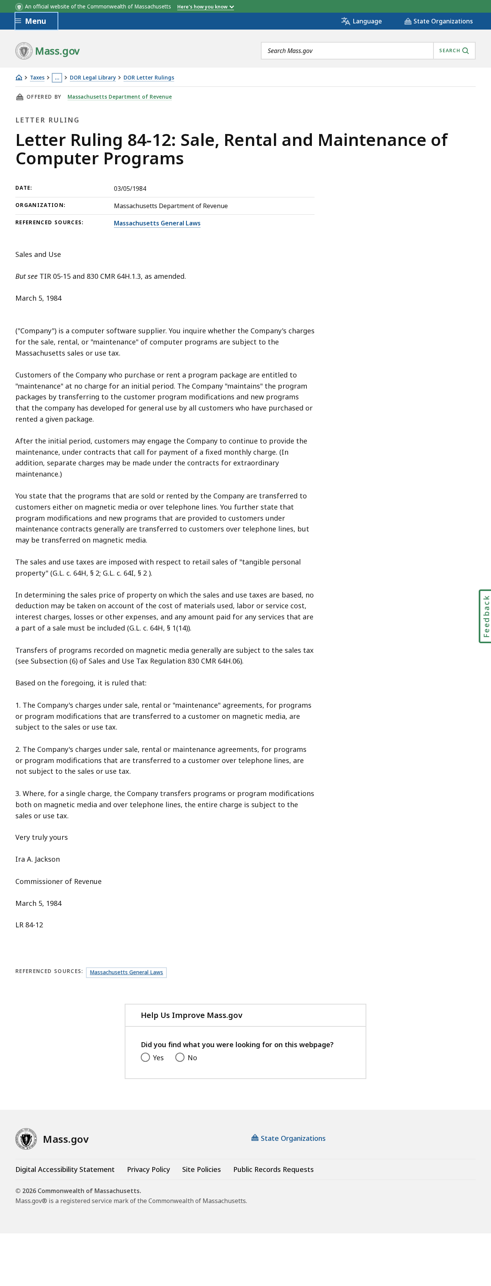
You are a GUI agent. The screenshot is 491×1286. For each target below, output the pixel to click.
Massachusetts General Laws (157, 223)
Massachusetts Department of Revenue (120, 96)
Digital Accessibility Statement (65, 1169)
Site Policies (201, 1169)
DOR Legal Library (93, 77)
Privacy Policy (148, 1169)
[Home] (18, 77)
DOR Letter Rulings (149, 77)
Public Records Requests (273, 1169)
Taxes (37, 77)
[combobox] (368, 51)
